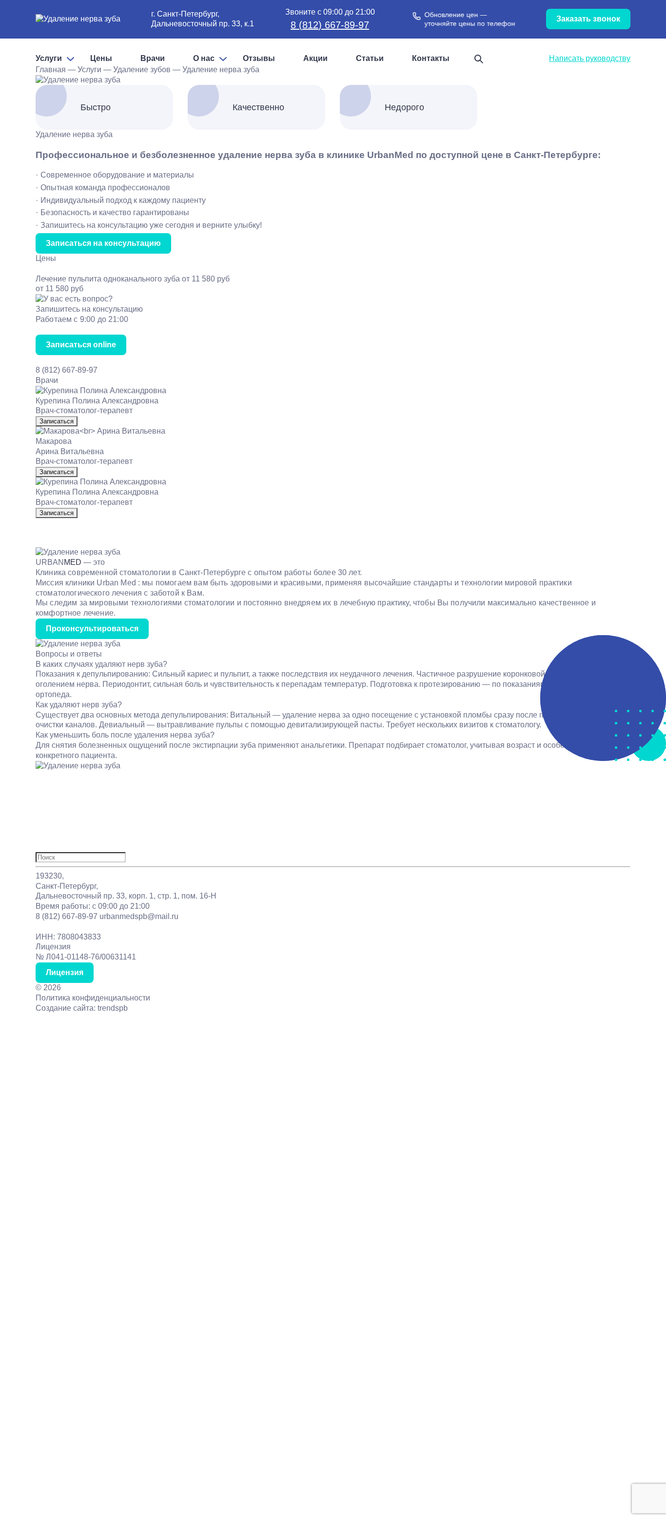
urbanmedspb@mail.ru (138, 916)
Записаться (56, 421)
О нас (204, 58)
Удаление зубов (142, 69)
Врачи (152, 58)
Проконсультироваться (92, 628)
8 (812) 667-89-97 (330, 25)
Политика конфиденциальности (93, 998)
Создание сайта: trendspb (82, 1008)
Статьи (370, 58)
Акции (315, 58)
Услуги (49, 58)
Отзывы (259, 58)
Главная (51, 69)
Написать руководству (589, 58)
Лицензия (64, 972)
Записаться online (81, 344)
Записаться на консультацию (103, 243)
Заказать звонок (588, 19)
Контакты (431, 58)
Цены (101, 58)
